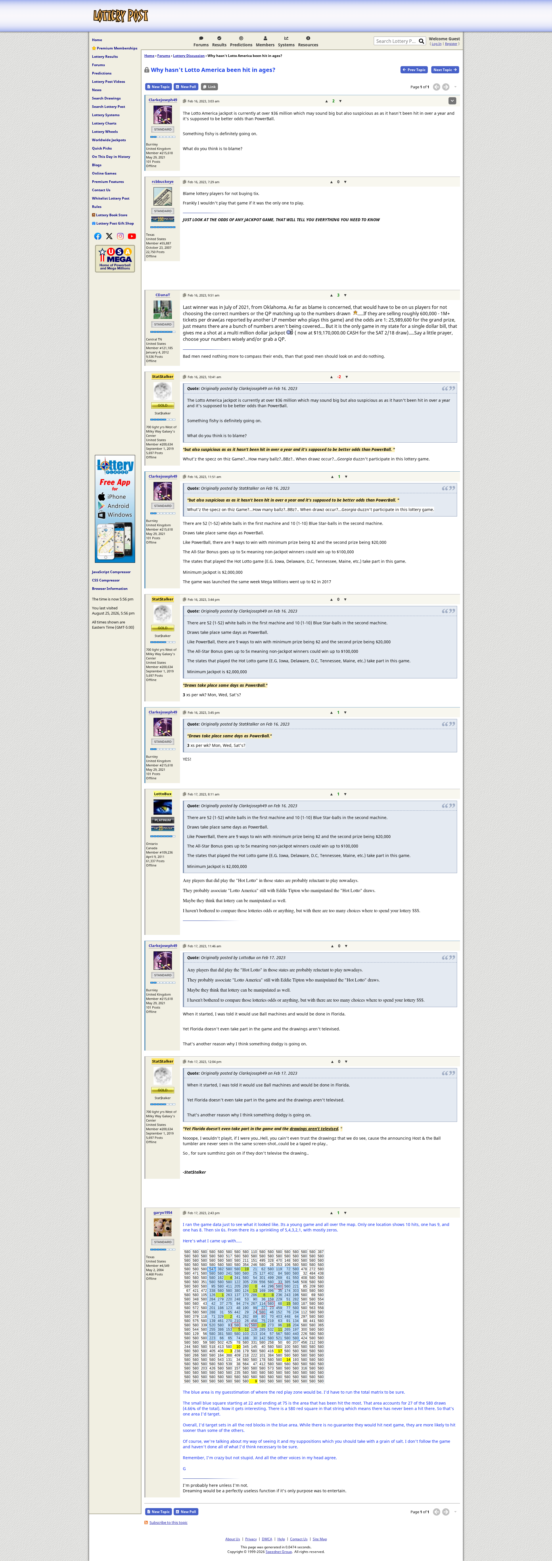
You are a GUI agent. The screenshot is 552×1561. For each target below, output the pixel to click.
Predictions (241, 44)
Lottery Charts (104, 123)
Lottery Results (105, 56)
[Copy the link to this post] (184, 101)
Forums (201, 44)
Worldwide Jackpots (109, 139)
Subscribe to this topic (168, 1522)
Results (219, 44)
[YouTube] (132, 236)
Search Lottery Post (108, 106)
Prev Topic (416, 69)
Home (97, 39)
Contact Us (101, 190)
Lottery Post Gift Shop (114, 223)
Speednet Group (279, 1551)
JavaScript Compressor (111, 571)
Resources (308, 44)
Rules (96, 206)
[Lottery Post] (120, 15)
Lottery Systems (106, 114)
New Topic (161, 86)
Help (281, 1539)
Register (451, 43)
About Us (232, 1539)
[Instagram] (120, 236)
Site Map (320, 1539)
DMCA (267, 1539)
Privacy (251, 1539)
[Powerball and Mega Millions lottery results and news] (115, 271)
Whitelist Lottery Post (110, 198)
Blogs (96, 164)
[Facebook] (97, 236)
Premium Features (108, 181)
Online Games (104, 173)
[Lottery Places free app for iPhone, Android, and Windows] (115, 561)
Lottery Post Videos (108, 81)
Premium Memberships (116, 48)
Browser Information (110, 588)
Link (212, 86)
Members (265, 44)
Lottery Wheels (105, 131)
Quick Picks (102, 148)
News (96, 89)
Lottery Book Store (111, 215)
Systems (286, 44)
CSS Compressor (106, 580)
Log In (437, 43)
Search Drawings (106, 98)
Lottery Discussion (189, 55)
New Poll (188, 86)
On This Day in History (111, 156)
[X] (109, 236)
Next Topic (443, 69)
